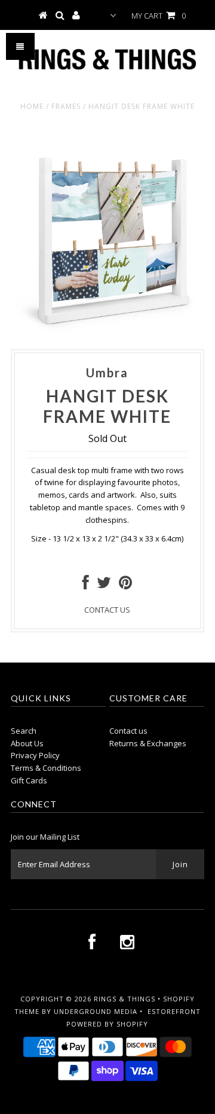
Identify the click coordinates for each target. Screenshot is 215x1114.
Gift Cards (29, 780)
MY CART (158, 15)
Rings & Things (126, 998)
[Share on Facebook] (85, 585)
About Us (27, 743)
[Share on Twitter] (104, 585)
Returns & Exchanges (147, 743)
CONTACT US (107, 609)
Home (32, 106)
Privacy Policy (35, 755)
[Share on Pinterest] (125, 585)
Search (23, 730)
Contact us (128, 730)
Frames (66, 106)
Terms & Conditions (46, 767)
